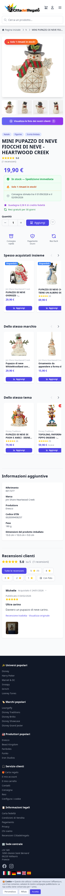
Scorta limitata (33, 134)
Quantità (7, 216)
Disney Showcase (11, 721)
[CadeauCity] (4, 873)
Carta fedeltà (9, 813)
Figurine (18, 134)
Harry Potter (8, 675)
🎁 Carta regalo (10, 772)
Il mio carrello (9, 781)
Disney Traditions (11, 712)
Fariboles (7, 748)
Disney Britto (8, 716)
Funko (5, 753)
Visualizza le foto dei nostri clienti (34, 121)
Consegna (7, 789)
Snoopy (6, 684)
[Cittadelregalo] (9, 873)
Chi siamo (7, 831)
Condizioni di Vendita (13, 817)
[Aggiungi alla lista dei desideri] (52, 222)
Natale (7, 134)
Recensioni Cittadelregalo (15, 835)
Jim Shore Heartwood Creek (20, 499)
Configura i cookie (11, 798)
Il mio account (9, 776)
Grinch (5, 688)
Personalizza (10, 891)
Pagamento (8, 822)
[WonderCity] (14, 873)
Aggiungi (20, 308)
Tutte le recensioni (14, 570)
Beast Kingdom (10, 744)
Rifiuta (24, 891)
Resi (4, 794)
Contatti (6, 785)
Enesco (9, 508)
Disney (5, 671)
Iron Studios (8, 757)
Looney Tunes (9, 693)
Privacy (5, 826)
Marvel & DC (8, 680)
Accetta (35, 891)
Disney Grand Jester (12, 725)
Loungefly (7, 707)
